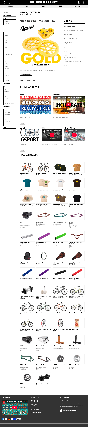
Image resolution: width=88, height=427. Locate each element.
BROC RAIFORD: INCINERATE (70, 38)
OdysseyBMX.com (27, 14)
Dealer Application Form (66, 406)
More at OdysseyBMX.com (26, 74)
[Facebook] (67, 21)
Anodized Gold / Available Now (37, 21)
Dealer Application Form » (70, 410)
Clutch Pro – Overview (68, 42)
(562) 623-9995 (36, 409)
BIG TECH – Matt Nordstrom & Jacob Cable (73, 46)
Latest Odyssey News (70, 26)
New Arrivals (29, 155)
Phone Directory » (36, 412)
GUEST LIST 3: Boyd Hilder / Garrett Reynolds (73, 30)
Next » (34, 80)
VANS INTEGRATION (68, 34)
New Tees (66, 65)
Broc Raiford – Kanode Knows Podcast (72, 53)
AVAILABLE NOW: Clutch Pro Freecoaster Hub (74, 61)
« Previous (29, 80)
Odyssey (35, 12)
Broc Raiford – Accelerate (69, 50)
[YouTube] (72, 21)
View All (66, 70)
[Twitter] (69, 21)
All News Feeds (29, 87)
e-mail (72, 406)
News (23, 12)
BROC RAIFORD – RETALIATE (70, 57)
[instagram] (64, 21)
